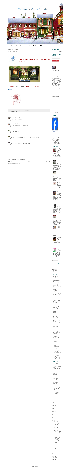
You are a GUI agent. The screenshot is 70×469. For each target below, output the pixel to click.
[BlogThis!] (25, 110)
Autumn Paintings (56, 280)
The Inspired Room (56, 392)
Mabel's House (55, 382)
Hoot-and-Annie (55, 373)
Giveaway (54, 317)
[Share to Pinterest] (28, 110)
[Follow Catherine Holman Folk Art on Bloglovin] (56, 58)
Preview (53, 270)
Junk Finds (55, 326)
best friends (55, 281)
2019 (54, 411)
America (54, 277)
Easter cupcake (55, 308)
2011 (54, 453)
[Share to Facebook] (27, 110)
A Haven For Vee (56, 363)
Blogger (37, 466)
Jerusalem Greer (56, 377)
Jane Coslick (55, 374)
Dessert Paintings (56, 306)
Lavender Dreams (56, 378)
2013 (54, 420)
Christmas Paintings (56, 286)
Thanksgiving (55, 351)
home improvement (56, 323)
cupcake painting (56, 294)
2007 (54, 459)
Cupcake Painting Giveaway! (59, 162)
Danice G (11, 123)
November (56, 423)
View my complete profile (56, 96)
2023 (54, 405)
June (55, 442)
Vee (10, 117)
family (54, 311)
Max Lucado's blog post (19, 86)
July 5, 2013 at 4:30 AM (16, 135)
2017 (54, 414)
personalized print (56, 337)
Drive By (54, 307)
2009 (54, 456)
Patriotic (54, 336)
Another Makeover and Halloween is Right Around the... (57, 435)
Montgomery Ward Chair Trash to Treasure (57, 438)
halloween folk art (56, 322)
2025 (54, 402)
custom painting (55, 299)
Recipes (54, 341)
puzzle (54, 340)
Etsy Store (18, 45)
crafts (54, 289)
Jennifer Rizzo (55, 375)
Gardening (55, 316)
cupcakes (54, 295)
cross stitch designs (56, 293)
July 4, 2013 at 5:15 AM (18, 123)
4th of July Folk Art (57, 440)
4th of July (54, 276)
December (56, 421)
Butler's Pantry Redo (56, 282)
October (55, 424)
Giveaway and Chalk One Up (58, 205)
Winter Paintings (56, 358)
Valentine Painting (56, 357)
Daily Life (54, 302)
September (56, 426)
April (55, 445)
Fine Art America (38, 45)
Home (10, 45)
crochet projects (55, 291)
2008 (54, 457)
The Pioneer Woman (56, 394)
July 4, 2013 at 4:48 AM (16, 117)
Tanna (11, 135)
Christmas (54, 285)
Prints (54, 338)
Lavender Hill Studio (56, 379)
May (55, 444)
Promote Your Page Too (55, 131)
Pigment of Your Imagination (55, 117)
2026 (54, 401)
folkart (54, 315)
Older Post (48, 161)
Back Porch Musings (56, 368)
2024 (54, 404)
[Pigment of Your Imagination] (55, 130)
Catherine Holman (56, 70)
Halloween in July (57, 432)
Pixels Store (27, 45)
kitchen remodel (55, 327)
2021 (54, 408)
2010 (54, 454)
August (55, 427)
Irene (11, 129)
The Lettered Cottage (56, 393)
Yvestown (54, 396)
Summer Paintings (56, 350)
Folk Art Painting (15, 111)
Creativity (54, 290)
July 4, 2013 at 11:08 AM (16, 129)
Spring (54, 345)
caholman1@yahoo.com (56, 112)
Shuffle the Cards (56, 389)
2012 (54, 451)
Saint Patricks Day (56, 342)
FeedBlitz (53, 271)
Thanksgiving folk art (56, 352)
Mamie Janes (55, 383)
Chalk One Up (55, 284)
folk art (12, 111)
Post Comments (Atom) (16, 163)
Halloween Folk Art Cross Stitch (59, 238)
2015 (54, 417)
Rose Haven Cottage (56, 387)
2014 (54, 418)
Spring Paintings (56, 346)
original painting (55, 332)
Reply (11, 120)
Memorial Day (55, 331)
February (55, 448)
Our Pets (54, 333)
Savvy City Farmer (56, 388)
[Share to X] (26, 110)
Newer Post (10, 161)
